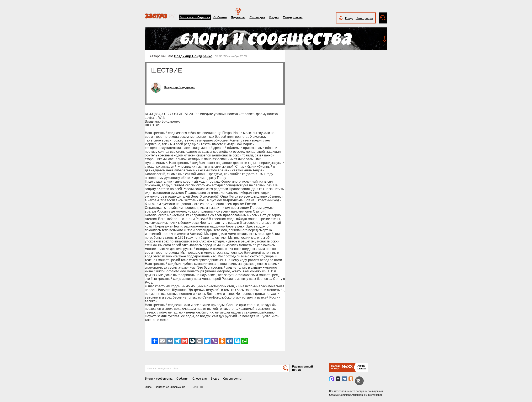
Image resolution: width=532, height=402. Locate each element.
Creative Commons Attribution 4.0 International (355, 394)
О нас (148, 387)
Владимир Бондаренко (193, 56)
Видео (274, 17)
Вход (349, 18)
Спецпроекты (293, 17)
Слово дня (257, 17)
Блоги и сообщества (195, 17)
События (220, 17)
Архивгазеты (361, 367)
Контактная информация (170, 387)
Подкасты (238, 17)
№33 (347, 366)
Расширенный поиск (302, 368)
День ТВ (198, 387)
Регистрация (364, 18)
